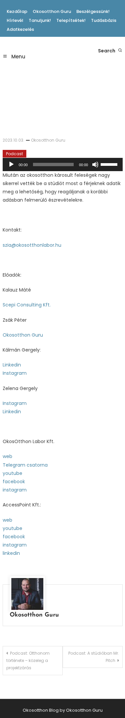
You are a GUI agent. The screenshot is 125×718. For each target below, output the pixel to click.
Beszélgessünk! (93, 11)
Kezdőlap (17, 11)
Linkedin (12, 364)
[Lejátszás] (11, 164)
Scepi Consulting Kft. (27, 304)
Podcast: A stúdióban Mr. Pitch (93, 656)
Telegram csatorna (25, 465)
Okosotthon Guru (52, 11)
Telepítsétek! (71, 20)
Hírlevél (15, 20)
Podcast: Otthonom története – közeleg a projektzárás (28, 660)
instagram (15, 490)
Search (107, 50)
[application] (63, 164)
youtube (12, 473)
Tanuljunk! (40, 20)
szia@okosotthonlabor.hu (32, 245)
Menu (17, 56)
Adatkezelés (20, 29)
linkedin (11, 553)
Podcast (14, 154)
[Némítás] (95, 164)
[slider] (110, 164)
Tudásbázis (103, 20)
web (7, 456)
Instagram (15, 373)
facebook (14, 481)
